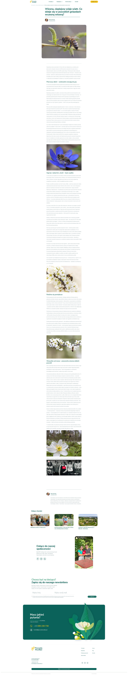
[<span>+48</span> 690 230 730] (31, 626)
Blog (37, 5)
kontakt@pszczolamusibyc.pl (40, 630)
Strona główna (33, 5)
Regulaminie (61, 597)
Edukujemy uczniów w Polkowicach (37, 527)
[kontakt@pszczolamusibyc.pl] (31, 630)
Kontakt (76, 1)
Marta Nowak (52, 19)
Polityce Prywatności (57, 597)
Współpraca (59, 1)
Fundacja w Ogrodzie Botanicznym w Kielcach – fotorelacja (86, 528)
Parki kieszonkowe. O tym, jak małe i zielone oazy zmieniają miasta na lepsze (63, 528)
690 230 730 (41, 626)
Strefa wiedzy (68, 1)
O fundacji (51, 1)
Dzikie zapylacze (41, 5)
